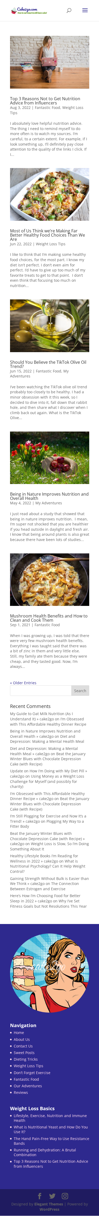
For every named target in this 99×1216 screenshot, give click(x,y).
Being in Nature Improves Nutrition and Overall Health (49, 496)
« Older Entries (23, 682)
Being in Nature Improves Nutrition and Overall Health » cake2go (45, 734)
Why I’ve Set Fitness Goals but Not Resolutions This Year (48, 903)
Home (19, 1032)
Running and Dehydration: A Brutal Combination (45, 1152)
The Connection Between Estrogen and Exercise (44, 886)
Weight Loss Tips (50, 243)
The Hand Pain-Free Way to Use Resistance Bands (51, 1141)
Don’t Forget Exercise (32, 1072)
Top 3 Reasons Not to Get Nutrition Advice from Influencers (45, 101)
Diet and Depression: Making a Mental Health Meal (47, 739)
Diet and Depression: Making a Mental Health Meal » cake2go (44, 751)
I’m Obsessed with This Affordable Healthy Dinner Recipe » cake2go (47, 796)
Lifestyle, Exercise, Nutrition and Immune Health (50, 1118)
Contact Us (23, 1046)
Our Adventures (28, 1085)
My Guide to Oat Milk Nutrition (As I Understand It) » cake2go (41, 716)
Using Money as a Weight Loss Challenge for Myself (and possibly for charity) (47, 781)
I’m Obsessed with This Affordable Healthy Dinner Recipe (48, 721)
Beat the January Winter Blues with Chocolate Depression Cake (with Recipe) (48, 759)
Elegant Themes (48, 1204)
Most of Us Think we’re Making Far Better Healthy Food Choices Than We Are (47, 235)
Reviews (21, 1092)
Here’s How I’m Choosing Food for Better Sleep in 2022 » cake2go (45, 898)
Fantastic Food (47, 107)
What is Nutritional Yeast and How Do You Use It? (51, 1129)
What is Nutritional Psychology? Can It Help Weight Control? (47, 866)
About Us (22, 1039)
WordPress (49, 1209)
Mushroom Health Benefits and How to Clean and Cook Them (49, 618)
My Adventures (48, 502)
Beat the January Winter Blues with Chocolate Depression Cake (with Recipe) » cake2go (47, 838)
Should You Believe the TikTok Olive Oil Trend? (48, 364)
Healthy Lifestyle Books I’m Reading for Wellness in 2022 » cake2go (44, 858)
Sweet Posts (24, 1052)
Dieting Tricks (26, 1059)
